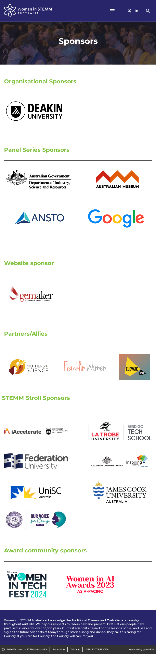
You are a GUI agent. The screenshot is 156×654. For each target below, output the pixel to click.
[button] (112, 11)
